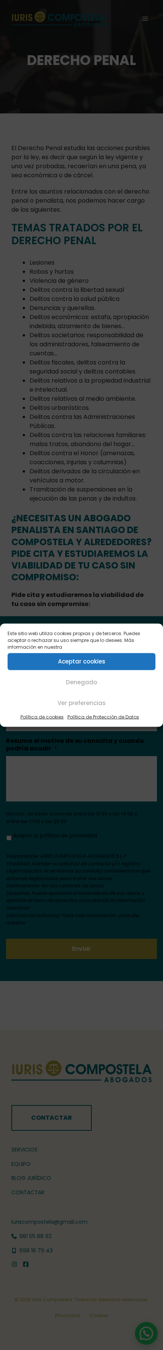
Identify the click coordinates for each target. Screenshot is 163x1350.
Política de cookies (42, 716)
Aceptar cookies (81, 661)
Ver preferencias (82, 703)
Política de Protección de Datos (103, 716)
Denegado (81, 682)
